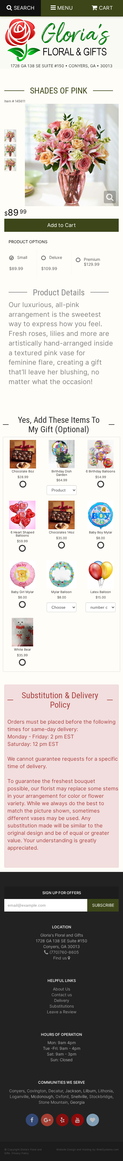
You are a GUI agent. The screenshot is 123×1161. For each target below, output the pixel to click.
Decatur (55, 1090)
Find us (60, 957)
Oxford (62, 1096)
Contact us (61, 994)
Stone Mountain (53, 1102)
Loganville (19, 1096)
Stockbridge (100, 1096)
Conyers (17, 1090)
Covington (36, 1090)
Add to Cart (61, 225)
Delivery (61, 1000)
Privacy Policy (20, 1153)
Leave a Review (61, 1011)
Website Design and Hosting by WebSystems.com (87, 1149)
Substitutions (61, 1006)
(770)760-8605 (63, 952)
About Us (61, 989)
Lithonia (105, 1090)
